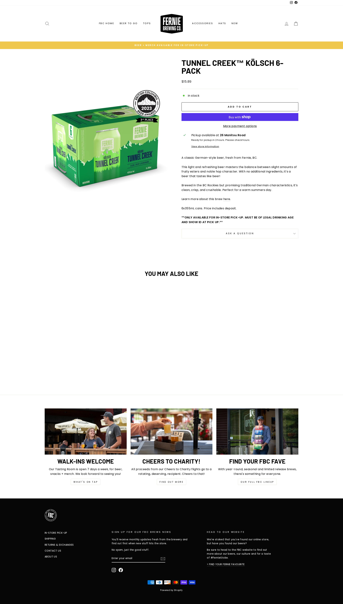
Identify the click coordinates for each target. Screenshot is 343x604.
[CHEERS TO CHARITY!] (172, 431)
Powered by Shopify (171, 590)
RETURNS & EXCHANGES (59, 545)
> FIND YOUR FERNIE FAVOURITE (226, 564)
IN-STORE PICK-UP (56, 533)
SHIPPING (50, 538)
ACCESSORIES (202, 23)
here (226, 199)
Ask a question (240, 233)
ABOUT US (51, 556)
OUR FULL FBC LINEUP (257, 481)
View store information (205, 146)
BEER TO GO (129, 23)
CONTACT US (53, 550)
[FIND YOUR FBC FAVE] (257, 431)
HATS (222, 23)
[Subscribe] (163, 558)
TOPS (147, 23)
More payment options (240, 126)
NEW (235, 23)
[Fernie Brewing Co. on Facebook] (121, 570)
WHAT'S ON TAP (85, 481)
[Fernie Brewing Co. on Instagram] (114, 570)
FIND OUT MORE (172, 481)
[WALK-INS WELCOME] (86, 431)
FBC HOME (106, 23)
